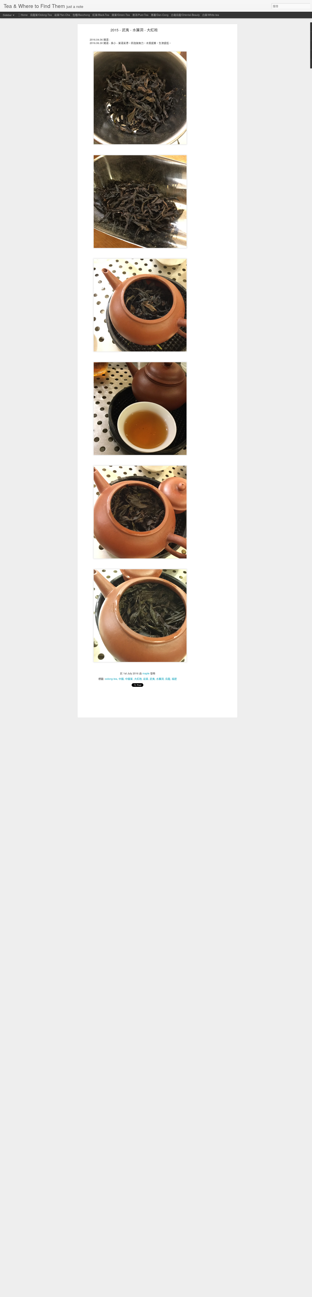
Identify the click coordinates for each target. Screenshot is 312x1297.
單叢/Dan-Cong (159, 15)
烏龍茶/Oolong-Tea (41, 15)
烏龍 (167, 679)
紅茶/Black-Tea (100, 15)
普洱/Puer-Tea (140, 15)
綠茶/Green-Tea (121, 15)
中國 (121, 679)
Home (24, 15)
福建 (174, 679)
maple (146, 673)
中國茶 (129, 679)
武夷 (152, 679)
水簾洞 (160, 679)
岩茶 (145, 679)
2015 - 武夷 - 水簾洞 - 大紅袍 (134, 29)
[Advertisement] (205, 86)
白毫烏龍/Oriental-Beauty (185, 15)
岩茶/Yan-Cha (62, 15)
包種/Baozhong (81, 15)
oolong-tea (111, 679)
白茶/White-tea (210, 15)
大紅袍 (138, 679)
